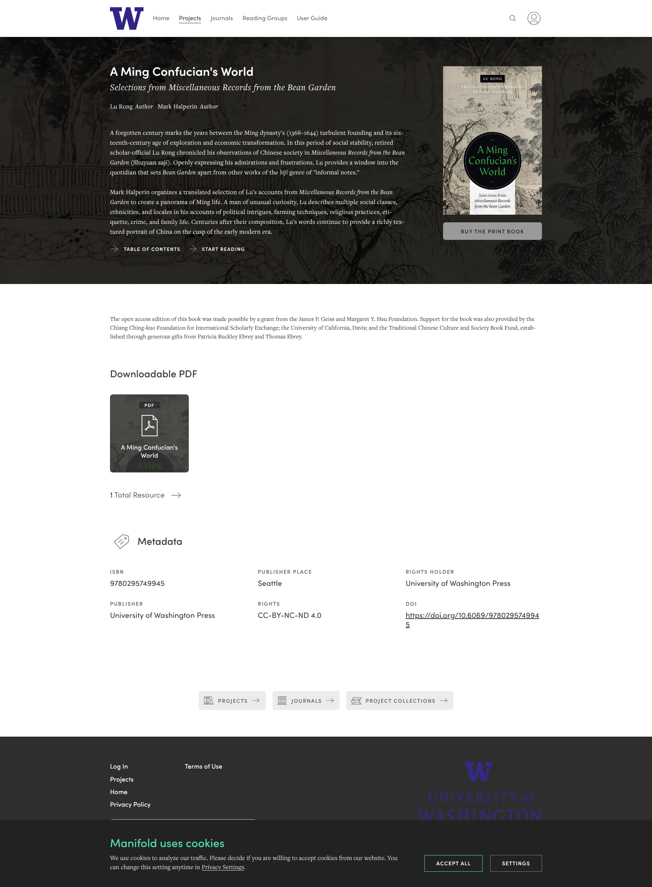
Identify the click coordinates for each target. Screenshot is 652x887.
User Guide (312, 18)
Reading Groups (264, 18)
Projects (190, 18)
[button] (119, 766)
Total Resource (137, 495)
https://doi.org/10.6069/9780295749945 (472, 619)
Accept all (453, 863)
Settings (516, 863)
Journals (221, 18)
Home (161, 18)
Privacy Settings (223, 867)
